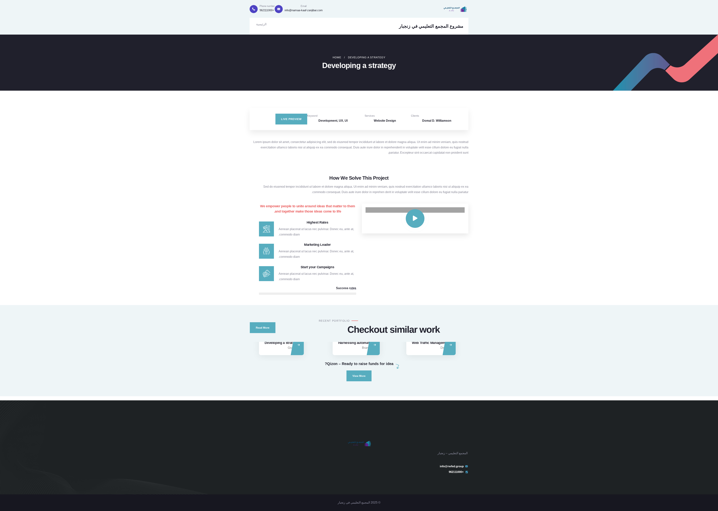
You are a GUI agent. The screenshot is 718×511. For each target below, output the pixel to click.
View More (359, 375)
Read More (262, 327)
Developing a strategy (281, 343)
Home (337, 57)
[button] (484, 114)
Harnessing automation (356, 343)
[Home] (454, 9)
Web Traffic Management (431, 343)
